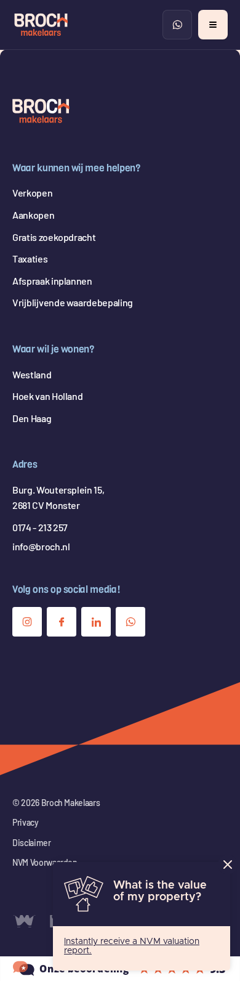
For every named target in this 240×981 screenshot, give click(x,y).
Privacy (25, 822)
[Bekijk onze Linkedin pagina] (96, 622)
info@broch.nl (41, 546)
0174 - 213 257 (40, 527)
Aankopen (33, 215)
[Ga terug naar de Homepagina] (41, 111)
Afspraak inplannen (52, 281)
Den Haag (31, 418)
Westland (31, 374)
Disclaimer (31, 842)
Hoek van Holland (47, 396)
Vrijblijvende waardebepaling (72, 302)
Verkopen (32, 192)
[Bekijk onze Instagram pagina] (27, 622)
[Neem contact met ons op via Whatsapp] (130, 622)
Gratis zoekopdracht (53, 237)
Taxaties (29, 258)
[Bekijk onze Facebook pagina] (61, 622)
